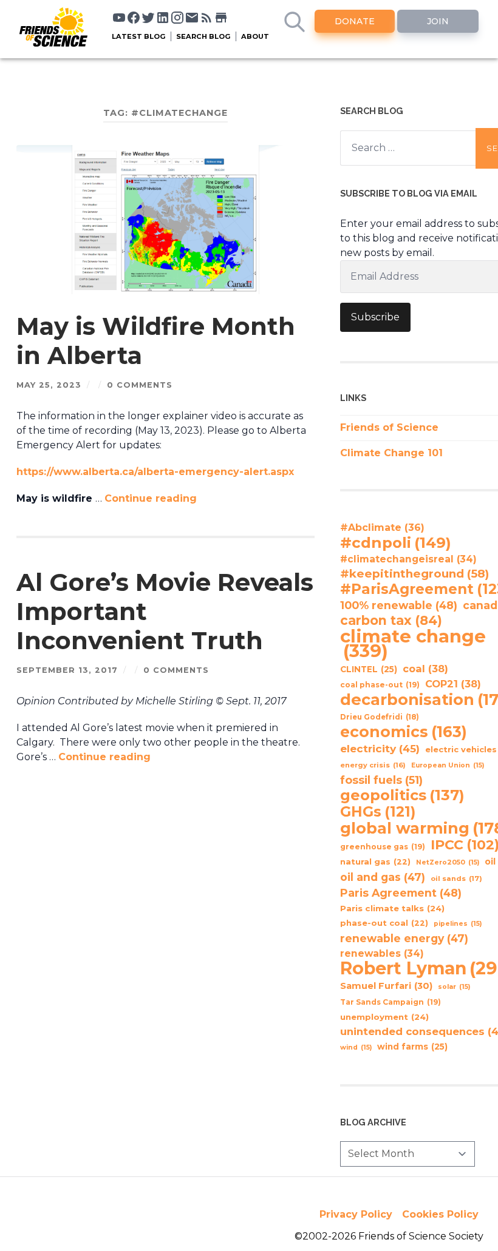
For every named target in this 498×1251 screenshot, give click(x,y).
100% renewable (398, 605)
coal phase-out (380, 684)
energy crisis (373, 765)
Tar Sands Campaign (390, 1002)
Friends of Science (389, 427)
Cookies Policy (440, 1214)
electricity (380, 748)
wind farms (412, 1046)
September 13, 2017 (67, 670)
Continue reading (150, 498)
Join (438, 21)
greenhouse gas (382, 846)
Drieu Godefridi (379, 717)
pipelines (458, 924)
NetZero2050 (447, 862)
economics (403, 731)
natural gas (375, 861)
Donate (355, 21)
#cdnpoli (395, 542)
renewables (382, 953)
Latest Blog (139, 36)
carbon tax (391, 620)
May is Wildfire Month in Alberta (155, 340)
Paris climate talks (392, 908)
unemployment (384, 1017)
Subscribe (375, 317)
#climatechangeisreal (408, 559)
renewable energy (404, 938)
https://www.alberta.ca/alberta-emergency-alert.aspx (155, 471)
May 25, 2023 (48, 384)
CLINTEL (368, 669)
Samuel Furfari (386, 985)
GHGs (377, 811)
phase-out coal (384, 923)
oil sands (456, 878)
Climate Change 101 (391, 453)
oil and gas (382, 877)
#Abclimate (382, 527)
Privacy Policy (355, 1214)
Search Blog (203, 36)
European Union (447, 765)
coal (425, 669)
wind (356, 1047)
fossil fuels (381, 780)
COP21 (453, 684)
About (255, 36)
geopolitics (402, 795)
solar (454, 987)
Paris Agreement (401, 892)
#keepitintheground (414, 574)
